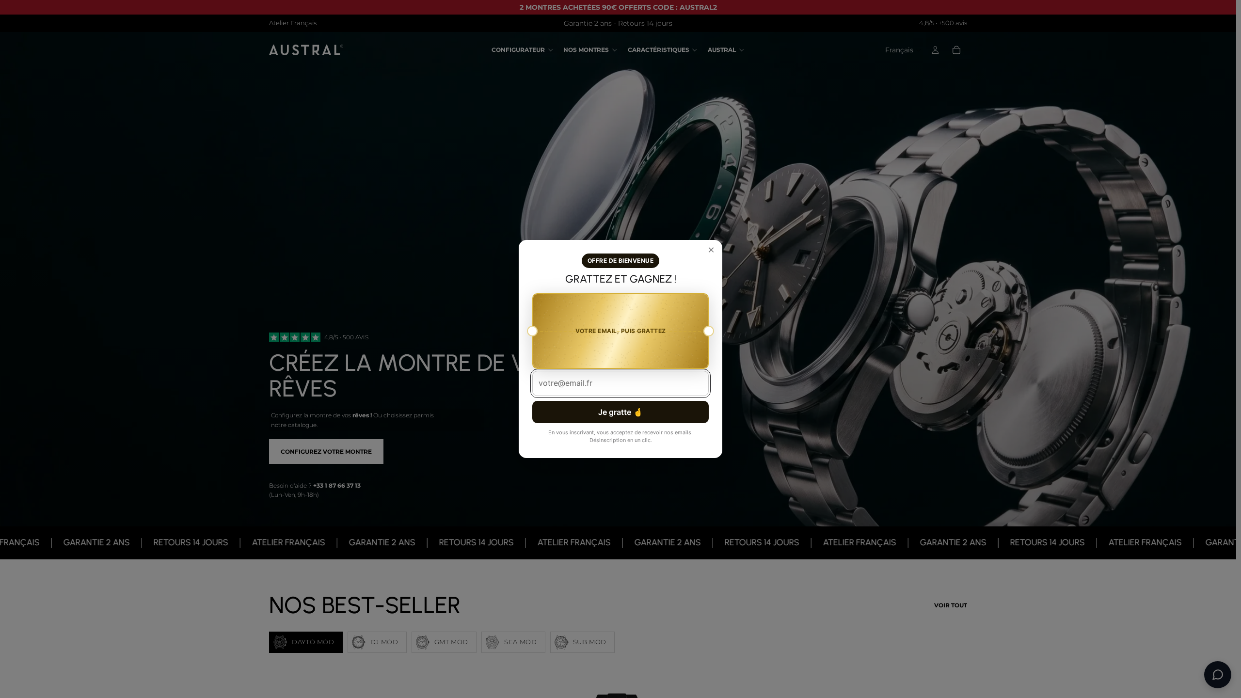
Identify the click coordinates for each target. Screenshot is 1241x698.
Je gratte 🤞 (620, 412)
